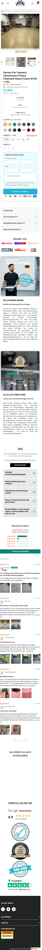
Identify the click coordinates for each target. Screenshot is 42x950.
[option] (21, 34)
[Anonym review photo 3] (27, 588)
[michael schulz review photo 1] (5, 659)
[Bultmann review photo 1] (5, 624)
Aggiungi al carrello (20, 191)
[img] (4, 564)
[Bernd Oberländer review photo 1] (5, 693)
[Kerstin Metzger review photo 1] (5, 730)
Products (8, 11)
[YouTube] (14, 909)
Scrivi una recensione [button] (20, 551)
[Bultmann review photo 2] (16, 624)
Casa (2, 11)
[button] (1, 62)
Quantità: (7, 144)
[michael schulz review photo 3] (27, 659)
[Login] (32, 3)
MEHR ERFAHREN (20, 465)
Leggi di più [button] (29, 651)
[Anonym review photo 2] (16, 588)
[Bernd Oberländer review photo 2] (16, 693)
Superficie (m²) (10, 158)
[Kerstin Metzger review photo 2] (16, 730)
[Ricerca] (8, 3)
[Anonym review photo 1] (5, 588)
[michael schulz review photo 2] (16, 659)
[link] (7, 243)
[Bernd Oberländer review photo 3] (27, 693)
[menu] (2, 3)
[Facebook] (3, 909)
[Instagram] (8, 909)
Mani (7, 166)
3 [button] (21, 741)
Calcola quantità (31, 135)
